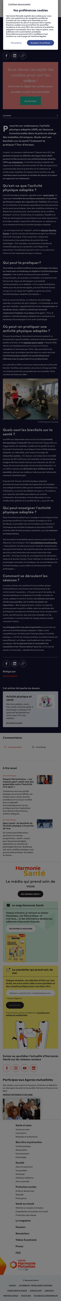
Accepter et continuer (40, 42)
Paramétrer (16, 42)
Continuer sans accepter (19, 4)
